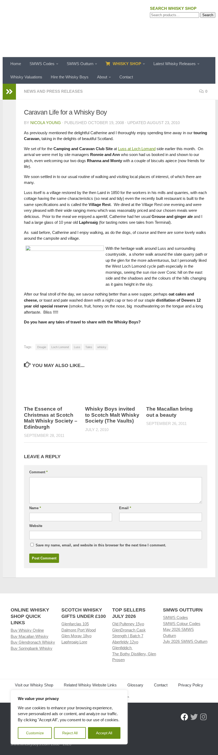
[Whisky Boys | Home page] (109, 28)
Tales (88, 347)
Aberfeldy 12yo (125, 642)
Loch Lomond (60, 347)
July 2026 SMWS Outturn (185, 641)
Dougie (41, 347)
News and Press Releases (53, 91)
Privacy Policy (190, 685)
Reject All (70, 733)
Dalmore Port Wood (78, 630)
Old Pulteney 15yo (128, 624)
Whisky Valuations (26, 77)
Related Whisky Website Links (90, 685)
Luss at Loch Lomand (137, 148)
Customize (35, 733)
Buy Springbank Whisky (31, 648)
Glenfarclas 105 (75, 624)
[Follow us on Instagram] (203, 717)
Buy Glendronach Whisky (33, 642)
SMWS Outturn (80, 63)
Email (125, 508)
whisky (101, 347)
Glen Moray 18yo (76, 636)
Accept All (104, 733)
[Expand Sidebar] (9, 92)
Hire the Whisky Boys (70, 77)
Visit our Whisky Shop (34, 685)
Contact (126, 77)
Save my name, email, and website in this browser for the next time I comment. (101, 545)
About (102, 77)
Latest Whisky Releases (174, 63)
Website (35, 526)
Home (15, 63)
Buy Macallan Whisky (29, 636)
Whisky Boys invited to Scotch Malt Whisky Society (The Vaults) (112, 415)
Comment (38, 472)
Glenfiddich (122, 648)
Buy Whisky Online (27, 630)
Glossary (135, 685)
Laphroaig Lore (74, 642)
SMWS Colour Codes (181, 623)
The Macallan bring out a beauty (169, 412)
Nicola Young (45, 122)
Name (35, 508)
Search (207, 15)
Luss (77, 347)
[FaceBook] (184, 717)
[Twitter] (194, 717)
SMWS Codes (42, 63)
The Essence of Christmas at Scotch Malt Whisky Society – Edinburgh (50, 418)
